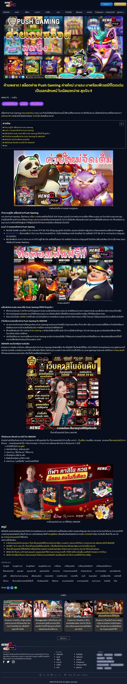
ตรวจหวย (56, 571)
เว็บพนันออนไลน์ (42, 581)
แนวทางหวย (96, 581)
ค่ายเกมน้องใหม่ (27, 112)
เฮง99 (109, 658)
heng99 (21, 446)
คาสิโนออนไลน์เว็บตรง (103, 566)
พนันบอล (79, 12)
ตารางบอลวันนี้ (103, 665)
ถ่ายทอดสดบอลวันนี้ (12, 537)
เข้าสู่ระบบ (106, 4)
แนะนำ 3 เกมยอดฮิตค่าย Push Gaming (19, 130)
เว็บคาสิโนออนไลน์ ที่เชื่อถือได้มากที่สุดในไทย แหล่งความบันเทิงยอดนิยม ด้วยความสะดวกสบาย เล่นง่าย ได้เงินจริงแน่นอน (52, 548)
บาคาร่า (37, 12)
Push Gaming (35, 330)
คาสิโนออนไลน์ (69, 566)
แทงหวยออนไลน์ (82, 581)
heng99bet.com (44, 566)
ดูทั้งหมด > (63, 638)
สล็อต (27, 12)
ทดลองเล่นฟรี (118, 350)
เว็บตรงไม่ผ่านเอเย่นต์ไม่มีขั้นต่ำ (22, 581)
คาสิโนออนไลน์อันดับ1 (85, 566)
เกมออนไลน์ (93, 576)
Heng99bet (53, 534)
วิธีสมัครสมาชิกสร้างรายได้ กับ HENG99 (19, 142)
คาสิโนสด (57, 566)
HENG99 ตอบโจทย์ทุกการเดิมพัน (16, 139)
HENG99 (6, 12)
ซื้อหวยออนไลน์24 (116, 440)
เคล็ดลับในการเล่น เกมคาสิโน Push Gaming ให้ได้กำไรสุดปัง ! (27, 133)
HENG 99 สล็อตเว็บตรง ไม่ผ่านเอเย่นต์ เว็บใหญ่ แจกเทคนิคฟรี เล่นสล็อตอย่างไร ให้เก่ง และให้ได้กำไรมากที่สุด (48, 554)
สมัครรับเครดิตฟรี (10, 103)
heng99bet (30, 566)
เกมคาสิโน (74, 576)
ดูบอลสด (23, 103)
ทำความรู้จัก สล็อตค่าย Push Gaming (18, 127)
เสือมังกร (55, 581)
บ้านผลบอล (99, 12)
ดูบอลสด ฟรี (31, 571)
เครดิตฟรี (88, 534)
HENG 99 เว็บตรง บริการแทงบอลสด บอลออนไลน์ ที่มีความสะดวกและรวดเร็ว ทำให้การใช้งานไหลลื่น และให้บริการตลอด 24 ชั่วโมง (56, 551)
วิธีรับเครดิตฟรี (36, 103)
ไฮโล (115, 581)
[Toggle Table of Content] (120, 124)
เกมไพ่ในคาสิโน (105, 576)
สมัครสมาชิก (120, 4)
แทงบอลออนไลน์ (67, 581)
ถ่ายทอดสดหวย (86, 571)
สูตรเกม (120, 12)
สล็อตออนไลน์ (36, 576)
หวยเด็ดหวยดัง (62, 576)
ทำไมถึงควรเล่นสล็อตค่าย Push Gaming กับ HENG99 (24, 136)
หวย (58, 12)
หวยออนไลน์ (49, 576)
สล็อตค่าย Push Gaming (19, 576)
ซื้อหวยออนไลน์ (8, 571)
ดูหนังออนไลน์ (44, 571)
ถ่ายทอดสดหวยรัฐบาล (105, 661)
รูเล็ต (5, 576)
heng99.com (17, 566)
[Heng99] (50, 4)
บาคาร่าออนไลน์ (100, 571)
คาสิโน (48, 12)
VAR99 (22, 316)
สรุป (5, 145)
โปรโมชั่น (68, 12)
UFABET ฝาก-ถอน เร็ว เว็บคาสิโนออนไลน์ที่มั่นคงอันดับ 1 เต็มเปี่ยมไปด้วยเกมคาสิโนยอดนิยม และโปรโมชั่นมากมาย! (50, 545)
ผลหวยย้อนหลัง (115, 571)
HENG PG (5, 97)
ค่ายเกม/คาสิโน (110, 12)
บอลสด (89, 12)
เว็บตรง (6, 581)
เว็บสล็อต (81, 440)
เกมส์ (16, 12)
